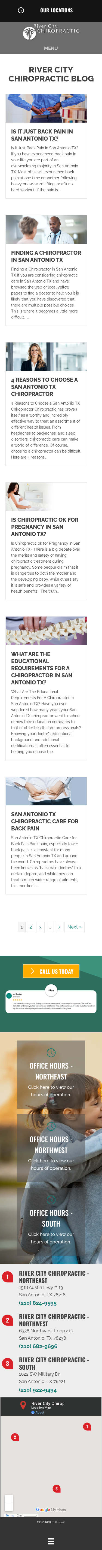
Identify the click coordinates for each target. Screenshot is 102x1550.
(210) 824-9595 (38, 1303)
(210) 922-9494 (38, 1390)
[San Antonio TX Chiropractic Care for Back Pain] (46, 790)
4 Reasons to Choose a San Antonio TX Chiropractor (44, 387)
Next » (74, 927)
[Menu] (51, 1541)
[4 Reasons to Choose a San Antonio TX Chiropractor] (46, 356)
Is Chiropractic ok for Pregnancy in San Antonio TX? (44, 527)
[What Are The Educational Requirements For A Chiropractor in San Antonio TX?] (46, 630)
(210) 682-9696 (38, 1346)
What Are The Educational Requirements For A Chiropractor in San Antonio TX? (41, 668)
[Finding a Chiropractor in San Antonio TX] (46, 229)
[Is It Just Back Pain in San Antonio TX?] (46, 108)
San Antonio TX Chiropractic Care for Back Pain (44, 821)
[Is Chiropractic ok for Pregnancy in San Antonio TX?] (46, 496)
